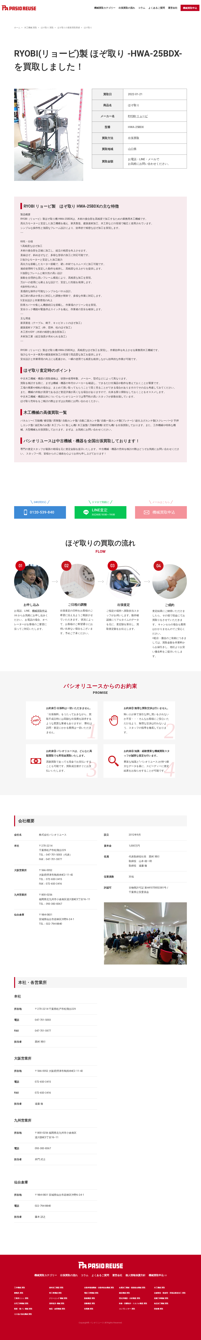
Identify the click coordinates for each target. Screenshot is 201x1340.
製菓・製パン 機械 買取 (23, 1309)
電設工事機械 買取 (91, 1293)
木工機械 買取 (30, 27)
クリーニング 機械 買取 (58, 1298)
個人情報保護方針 (135, 1275)
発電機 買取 (88, 1309)
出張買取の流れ (127, 7)
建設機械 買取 (124, 1293)
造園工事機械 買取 (161, 1298)
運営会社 (172, 7)
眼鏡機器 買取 (89, 1298)
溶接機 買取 (158, 1309)
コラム (141, 7)
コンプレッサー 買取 (127, 1309)
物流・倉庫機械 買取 (57, 1309)
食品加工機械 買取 (161, 1303)
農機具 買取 (18, 1293)
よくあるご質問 (156, 7)
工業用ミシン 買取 (21, 1298)
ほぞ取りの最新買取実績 (68, 27)
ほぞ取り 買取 (47, 27)
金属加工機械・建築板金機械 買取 (132, 1288)
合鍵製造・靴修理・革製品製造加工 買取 (170, 1293)
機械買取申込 (190, 8)
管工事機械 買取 (55, 1293)
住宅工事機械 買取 (21, 1303)
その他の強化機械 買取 (23, 1314)
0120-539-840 (42, 512)
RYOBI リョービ (138, 116)
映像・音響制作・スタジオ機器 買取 (133, 1303)
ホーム (17, 27)
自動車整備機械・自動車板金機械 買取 (99, 1288)
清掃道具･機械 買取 (56, 1303)
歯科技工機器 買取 (56, 1288)
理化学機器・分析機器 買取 (129, 1298)
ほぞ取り (88, 27)
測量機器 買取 (89, 1303)
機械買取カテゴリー (104, 7)
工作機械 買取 (19, 1288)
